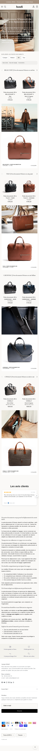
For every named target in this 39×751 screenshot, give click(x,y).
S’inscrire (19, 711)
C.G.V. (11, 729)
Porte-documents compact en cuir (13, 631)
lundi (6, 739)
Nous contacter (4, 729)
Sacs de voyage (13, 62)
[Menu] (2, 7)
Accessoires (21, 62)
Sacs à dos (5, 62)
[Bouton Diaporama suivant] (36, 495)
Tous (24, 57)
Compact (5, 57)
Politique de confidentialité (20, 729)
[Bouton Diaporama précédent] (2, 495)
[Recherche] (6, 7)
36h (19, 57)
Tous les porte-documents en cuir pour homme (16, 629)
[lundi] (19, 7)
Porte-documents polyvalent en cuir (13, 633)
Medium (12, 57)
